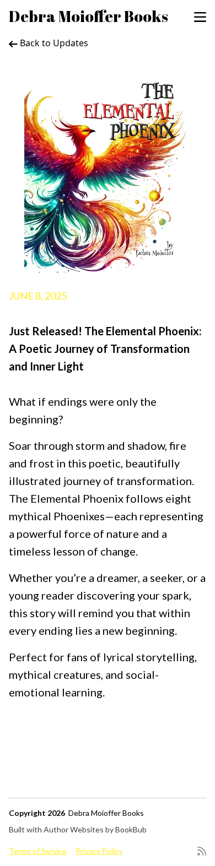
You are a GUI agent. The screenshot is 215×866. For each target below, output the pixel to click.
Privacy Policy (99, 851)
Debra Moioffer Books (88, 16)
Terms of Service (38, 851)
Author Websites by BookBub (95, 829)
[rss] (201, 851)
